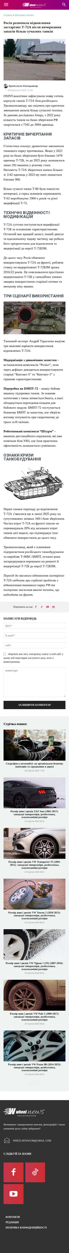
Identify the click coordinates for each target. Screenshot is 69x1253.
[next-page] (36, 1083)
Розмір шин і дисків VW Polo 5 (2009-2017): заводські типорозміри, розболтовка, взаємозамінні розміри (34, 1016)
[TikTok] (41, 607)
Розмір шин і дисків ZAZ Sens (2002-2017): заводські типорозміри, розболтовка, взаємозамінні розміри (34, 814)
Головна (8, 15)
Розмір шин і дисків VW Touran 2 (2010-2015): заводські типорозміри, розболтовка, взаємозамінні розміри (34, 915)
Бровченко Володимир (23, 86)
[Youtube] (47, 607)
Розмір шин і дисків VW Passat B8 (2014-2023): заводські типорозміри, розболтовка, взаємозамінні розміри (34, 1067)
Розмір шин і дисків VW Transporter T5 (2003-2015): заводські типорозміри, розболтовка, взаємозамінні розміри (34, 865)
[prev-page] (31, 1083)
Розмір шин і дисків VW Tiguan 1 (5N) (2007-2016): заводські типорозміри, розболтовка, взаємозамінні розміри (34, 966)
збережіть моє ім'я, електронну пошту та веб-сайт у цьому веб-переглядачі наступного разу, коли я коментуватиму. (33, 658)
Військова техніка (24, 15)
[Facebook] (35, 607)
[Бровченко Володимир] (6, 86)
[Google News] (53, 607)
